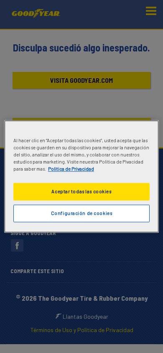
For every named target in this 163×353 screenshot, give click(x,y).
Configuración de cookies (81, 213)
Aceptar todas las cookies (81, 191)
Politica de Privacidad (71, 169)
